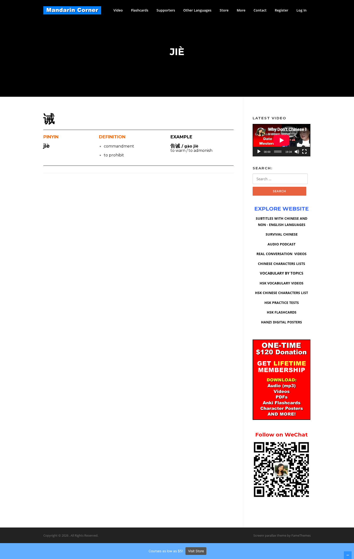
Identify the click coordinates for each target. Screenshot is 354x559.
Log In (301, 10)
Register (281, 10)
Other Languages (197, 10)
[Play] (258, 151)
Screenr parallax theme (269, 535)
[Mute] (297, 151)
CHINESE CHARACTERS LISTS (281, 263)
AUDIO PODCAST (281, 244)
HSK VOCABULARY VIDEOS (281, 283)
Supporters (166, 10)
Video (118, 10)
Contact (260, 10)
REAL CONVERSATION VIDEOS (281, 253)
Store (224, 10)
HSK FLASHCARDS (281, 312)
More (241, 10)
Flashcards (139, 10)
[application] (281, 140)
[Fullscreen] (304, 151)
